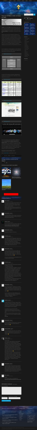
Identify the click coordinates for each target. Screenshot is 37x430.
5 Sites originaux (33, 30)
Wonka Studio (26, 56)
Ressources (20, 418)
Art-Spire (26, 40)
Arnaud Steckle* (26, 39)
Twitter (30, 18)
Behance (24, 18)
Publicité (20, 417)
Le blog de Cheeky (27, 48)
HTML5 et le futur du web (7, 53)
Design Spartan (7, 213)
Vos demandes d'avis (33, 33)
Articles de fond (27, 33)
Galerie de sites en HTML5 (8, 100)
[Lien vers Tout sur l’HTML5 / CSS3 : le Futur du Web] (2, 155)
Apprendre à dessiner (27, 38)
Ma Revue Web (26, 49)
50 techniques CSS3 (7, 121)
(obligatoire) (4, 396)
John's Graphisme (27, 47)
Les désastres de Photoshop (27, 27)
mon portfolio (31, 418)
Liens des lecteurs (21, 413)
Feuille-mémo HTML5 (7, 79)
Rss (29, 18)
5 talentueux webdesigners (27, 30)
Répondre (8, 200)
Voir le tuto (6, 316)
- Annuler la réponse (14, 384)
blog (29, 416)
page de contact (29, 421)
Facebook (27, 18)
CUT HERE (6, 262)
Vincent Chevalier (7, 328)
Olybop (25, 50)
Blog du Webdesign (27, 41)
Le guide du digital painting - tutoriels (33, 24)
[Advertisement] (11, 194)
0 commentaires (13, 155)
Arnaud (6, 221)
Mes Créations (21, 414)
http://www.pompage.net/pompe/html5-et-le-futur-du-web (13, 379)
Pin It (6, 162)
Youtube (32, 18)
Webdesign (9, 155)
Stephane (6, 300)
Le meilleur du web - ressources (27, 24)
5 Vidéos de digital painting (33, 27)
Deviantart (26, 18)
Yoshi (5, 200)
